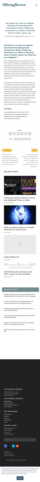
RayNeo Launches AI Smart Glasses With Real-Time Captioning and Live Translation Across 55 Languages (20, 295)
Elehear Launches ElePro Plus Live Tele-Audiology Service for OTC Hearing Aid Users (19, 323)
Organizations (19, 36)
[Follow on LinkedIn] (13, 446)
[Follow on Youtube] (17, 446)
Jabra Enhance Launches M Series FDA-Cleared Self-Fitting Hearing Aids (19, 316)
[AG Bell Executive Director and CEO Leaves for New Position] (20, 265)
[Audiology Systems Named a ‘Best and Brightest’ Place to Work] (20, 185)
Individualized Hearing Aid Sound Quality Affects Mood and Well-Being (19, 309)
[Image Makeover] (20, 244)
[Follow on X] (9, 446)
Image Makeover (11, 257)
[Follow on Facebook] (5, 446)
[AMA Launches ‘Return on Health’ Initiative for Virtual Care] (20, 214)
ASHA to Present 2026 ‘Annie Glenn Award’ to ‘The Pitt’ (19, 330)
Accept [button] (20, 478)
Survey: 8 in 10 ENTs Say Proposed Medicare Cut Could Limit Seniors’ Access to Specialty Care (18, 302)
